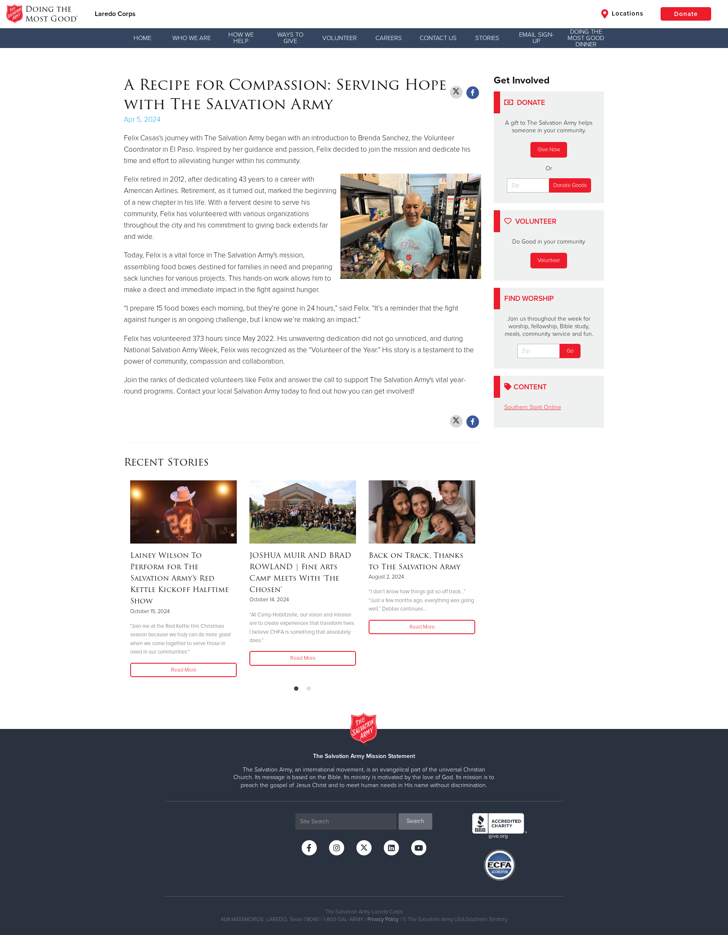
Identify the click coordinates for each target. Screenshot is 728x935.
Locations (626, 13)
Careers (388, 38)
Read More (183, 670)
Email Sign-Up (536, 38)
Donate (686, 14)
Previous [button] (126, 579)
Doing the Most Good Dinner (585, 38)
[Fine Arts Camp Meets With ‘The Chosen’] (302, 512)
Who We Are (191, 38)
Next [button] (478, 579)
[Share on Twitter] (456, 92)
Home (142, 38)
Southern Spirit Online (532, 407)
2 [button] (309, 689)
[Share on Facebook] (472, 92)
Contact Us (438, 38)
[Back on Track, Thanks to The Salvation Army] (422, 512)
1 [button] (296, 689)
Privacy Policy (383, 919)
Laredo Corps (115, 14)
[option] (183, 579)
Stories (487, 38)
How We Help (241, 38)
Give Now (549, 149)
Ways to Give (290, 38)
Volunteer (339, 38)
